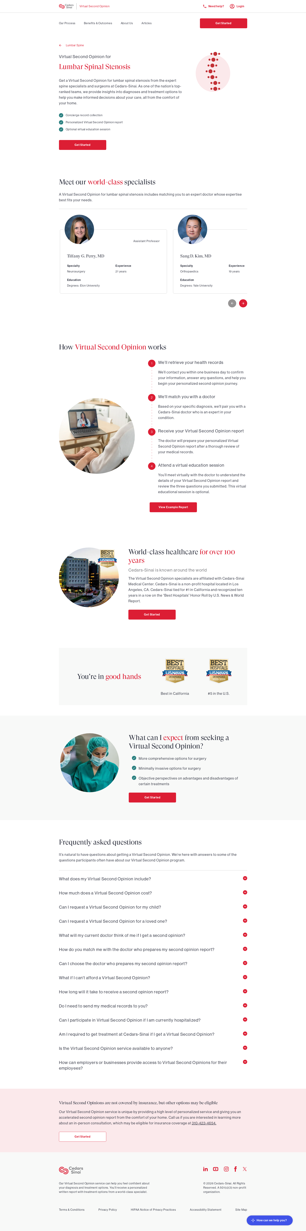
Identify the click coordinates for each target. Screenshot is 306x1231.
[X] (244, 1169)
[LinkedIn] (205, 1170)
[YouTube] (215, 1170)
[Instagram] (226, 1170)
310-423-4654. (204, 1123)
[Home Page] (66, 6)
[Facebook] (235, 1170)
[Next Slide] (243, 303)
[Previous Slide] (232, 303)
